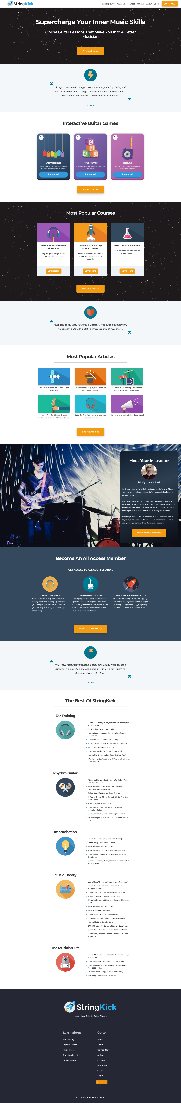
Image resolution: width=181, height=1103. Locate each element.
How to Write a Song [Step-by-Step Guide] (105, 972)
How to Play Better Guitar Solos (101, 847)
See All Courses (90, 288)
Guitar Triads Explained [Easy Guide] (103, 914)
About (100, 1045)
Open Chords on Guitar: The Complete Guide (106, 814)
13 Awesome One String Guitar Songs (103, 740)
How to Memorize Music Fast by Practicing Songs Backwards (108, 956)
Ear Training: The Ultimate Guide (101, 729)
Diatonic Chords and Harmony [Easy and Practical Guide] (108, 901)
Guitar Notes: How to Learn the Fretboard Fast (107, 930)
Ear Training (65, 716)
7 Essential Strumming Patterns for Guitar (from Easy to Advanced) (108, 781)
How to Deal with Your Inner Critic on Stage (106, 961)
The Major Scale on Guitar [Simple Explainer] (106, 918)
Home (100, 1039)
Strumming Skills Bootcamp (99, 803)
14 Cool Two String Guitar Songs (101, 747)
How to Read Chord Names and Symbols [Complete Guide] (105, 808)
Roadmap (102, 1065)
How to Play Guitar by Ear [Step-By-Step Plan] (107, 755)
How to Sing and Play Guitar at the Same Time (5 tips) (108, 819)
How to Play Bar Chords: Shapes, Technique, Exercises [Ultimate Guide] (106, 788)
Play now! (53, 174)
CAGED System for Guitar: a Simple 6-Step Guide (108, 926)
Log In (100, 1076)
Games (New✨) (104, 1050)
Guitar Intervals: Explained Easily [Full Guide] (106, 892)
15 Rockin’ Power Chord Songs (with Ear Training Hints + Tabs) (108, 798)
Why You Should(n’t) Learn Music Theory (105, 896)
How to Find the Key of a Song (100, 922)
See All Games (90, 189)
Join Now (101, 1082)
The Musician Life (65, 948)
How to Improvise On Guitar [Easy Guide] (127, 415)
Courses (101, 1060)
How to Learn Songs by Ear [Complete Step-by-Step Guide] (107, 734)
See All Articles (90, 431)
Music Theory (65, 875)
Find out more (90, 51)
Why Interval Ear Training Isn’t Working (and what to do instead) (109, 760)
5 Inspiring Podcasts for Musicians (102, 976)
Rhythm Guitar (65, 773)
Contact (101, 1070)
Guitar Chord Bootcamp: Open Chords (104, 793)
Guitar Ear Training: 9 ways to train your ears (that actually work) (108, 724)
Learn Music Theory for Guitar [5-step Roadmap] (108, 882)
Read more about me (149, 532)
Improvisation (65, 832)
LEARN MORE (53, 271)
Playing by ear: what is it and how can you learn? (108, 743)
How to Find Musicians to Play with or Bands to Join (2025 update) (107, 966)
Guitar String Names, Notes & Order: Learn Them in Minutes (108, 935)
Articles (100, 1055)
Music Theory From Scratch (99, 910)
